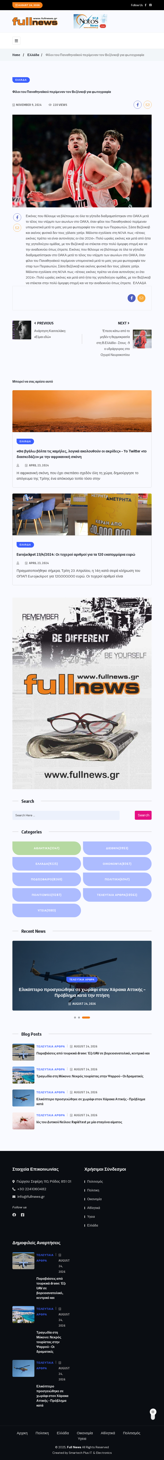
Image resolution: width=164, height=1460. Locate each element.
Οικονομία (117, 863)
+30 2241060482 (31, 1189)
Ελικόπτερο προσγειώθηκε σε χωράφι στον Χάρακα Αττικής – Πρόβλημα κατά (52, 1395)
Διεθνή (117, 848)
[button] (75, 1018)
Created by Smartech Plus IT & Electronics (82, 1453)
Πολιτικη (117, 879)
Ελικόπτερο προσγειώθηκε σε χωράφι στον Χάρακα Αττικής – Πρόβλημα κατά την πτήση (82, 992)
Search (143, 815)
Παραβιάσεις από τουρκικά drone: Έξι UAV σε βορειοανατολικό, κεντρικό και (93, 1053)
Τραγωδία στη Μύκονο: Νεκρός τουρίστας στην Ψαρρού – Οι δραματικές (89, 1076)
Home (16, 55)
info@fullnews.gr (30, 1196)
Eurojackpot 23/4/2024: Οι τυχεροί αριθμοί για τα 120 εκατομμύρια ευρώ (76, 554)
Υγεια (47, 910)
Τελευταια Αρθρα (117, 894)
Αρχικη (22, 1433)
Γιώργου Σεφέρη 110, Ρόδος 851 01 (43, 1181)
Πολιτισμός (47, 894)
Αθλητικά (47, 848)
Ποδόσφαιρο (46, 879)
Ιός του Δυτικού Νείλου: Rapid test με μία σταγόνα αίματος (79, 1122)
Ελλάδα (33, 55)
